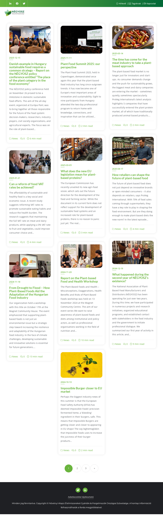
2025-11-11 (66, 58)
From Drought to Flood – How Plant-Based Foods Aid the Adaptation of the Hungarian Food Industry (29, 293)
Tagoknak (136, 3)
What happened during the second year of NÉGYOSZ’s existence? (130, 278)
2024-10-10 (66, 382)
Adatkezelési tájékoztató (81, 497)
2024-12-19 (117, 268)
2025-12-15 (14, 57)
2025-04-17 (117, 168)
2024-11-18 (14, 281)
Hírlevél (122, 3)
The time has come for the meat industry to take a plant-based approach (132, 63)
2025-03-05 (66, 165)
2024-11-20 (66, 272)
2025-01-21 (14, 178)
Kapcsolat (151, 3)
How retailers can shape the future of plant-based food (131, 176)
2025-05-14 (117, 53)
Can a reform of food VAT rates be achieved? (26, 185)
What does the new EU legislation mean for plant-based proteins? (78, 174)
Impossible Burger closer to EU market (81, 389)
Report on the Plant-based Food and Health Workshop (79, 279)
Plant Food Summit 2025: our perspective (80, 65)
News (14, 138)
